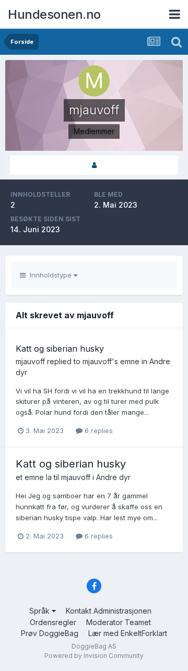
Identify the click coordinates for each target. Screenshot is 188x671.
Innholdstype (50, 275)
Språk (40, 610)
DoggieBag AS (94, 646)
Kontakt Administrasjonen (108, 610)
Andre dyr (113, 477)
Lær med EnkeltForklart (127, 633)
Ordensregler (53, 622)
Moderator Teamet (118, 622)
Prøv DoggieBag (49, 633)
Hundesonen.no (54, 14)
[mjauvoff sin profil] (94, 165)
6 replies (98, 430)
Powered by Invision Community (94, 656)
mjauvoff (30, 361)
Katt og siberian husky (60, 348)
